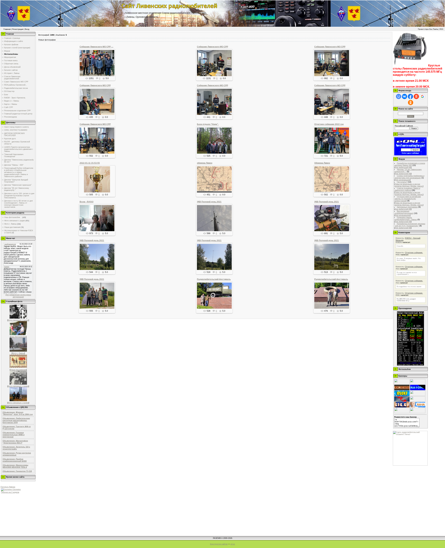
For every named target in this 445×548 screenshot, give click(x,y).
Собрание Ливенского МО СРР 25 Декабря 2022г (104, 47)
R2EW (98, 184)
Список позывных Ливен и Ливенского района (407, 189)
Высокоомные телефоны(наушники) (403, 212)
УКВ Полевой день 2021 (209, 202)
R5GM (216, 149)
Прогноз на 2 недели (10, 492)
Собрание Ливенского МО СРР (212, 47)
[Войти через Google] (422, 96)
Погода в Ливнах (8, 487)
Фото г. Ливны (10, 224)
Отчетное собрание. (414, 252)
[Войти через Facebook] (410, 96)
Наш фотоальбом (12, 217)
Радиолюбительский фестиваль (214, 279)
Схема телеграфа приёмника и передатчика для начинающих (409, 177)
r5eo (98, 66)
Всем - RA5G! (87, 202)
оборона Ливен (204, 163)
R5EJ (216, 182)
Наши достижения (12, 227)
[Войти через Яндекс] (416, 96)
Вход (27, 29)
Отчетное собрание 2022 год (329, 124)
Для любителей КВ (403, 167)
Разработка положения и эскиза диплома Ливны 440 (409, 164)
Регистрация (17, 29)
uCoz (232, 544)
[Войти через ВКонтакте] (404, 96)
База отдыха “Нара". (208, 124)
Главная (7, 29)
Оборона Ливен (322, 163)
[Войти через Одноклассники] (410, 102)
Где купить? (402, 182)
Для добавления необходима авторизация (18, 296)
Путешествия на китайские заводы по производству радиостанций (407, 199)
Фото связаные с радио (14, 221)
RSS (441, 29)
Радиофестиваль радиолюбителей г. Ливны (405, 218)
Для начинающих (402, 180)
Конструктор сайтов (219, 544)
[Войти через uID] (398, 96)
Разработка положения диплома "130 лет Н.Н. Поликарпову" (409, 225)
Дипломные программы (407, 207)
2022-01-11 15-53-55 (90, 163)
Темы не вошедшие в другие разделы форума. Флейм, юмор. (408, 185)
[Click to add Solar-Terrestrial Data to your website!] (410, 365)
